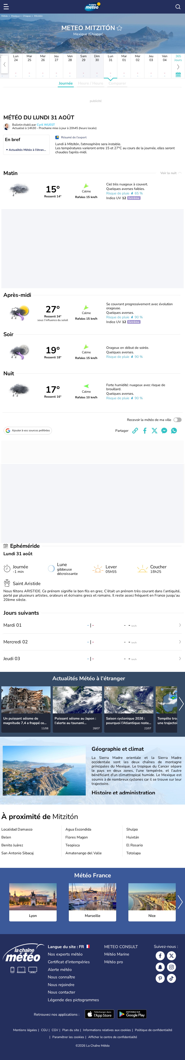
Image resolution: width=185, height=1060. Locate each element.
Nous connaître (61, 977)
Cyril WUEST (46, 125)
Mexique (15, 16)
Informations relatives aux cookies (107, 1030)
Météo (4, 16)
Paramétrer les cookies (68, 1037)
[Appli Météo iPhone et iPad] (99, 1015)
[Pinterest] (160, 978)
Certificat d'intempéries (69, 962)
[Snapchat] (160, 967)
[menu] (7, 6)
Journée (66, 83)
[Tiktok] (171, 978)
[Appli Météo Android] (132, 1015)
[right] (181, 704)
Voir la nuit (168, 173)
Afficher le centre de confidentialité (112, 1037)
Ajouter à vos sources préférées (31, 430)
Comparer (117, 83)
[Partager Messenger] (164, 431)
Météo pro (113, 962)
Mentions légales (25, 1030)
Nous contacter (61, 992)
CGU (44, 1030)
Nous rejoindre (61, 984)
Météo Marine (116, 954)
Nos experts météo (65, 954)
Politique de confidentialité (153, 1030)
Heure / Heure (90, 83)
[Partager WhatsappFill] (174, 431)
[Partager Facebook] (145, 431)
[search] (178, 6)
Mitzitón (38, 16)
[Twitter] (171, 955)
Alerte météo (60, 969)
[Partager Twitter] (154, 431)
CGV (55, 1030)
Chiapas (27, 16)
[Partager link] (135, 431)
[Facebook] (160, 955)
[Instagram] (171, 967)
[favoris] (119, 28)
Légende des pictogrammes (73, 1000)
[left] (4, 64)
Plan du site (70, 1030)
